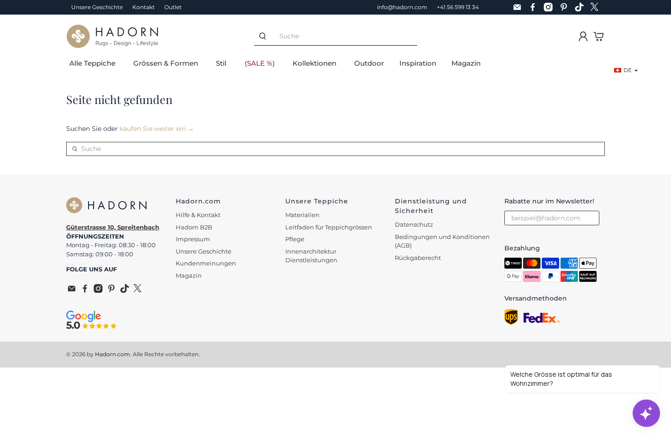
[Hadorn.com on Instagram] (550, 7)
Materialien (302, 214)
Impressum (193, 239)
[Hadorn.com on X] (597, 7)
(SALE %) (260, 63)
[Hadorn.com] (112, 36)
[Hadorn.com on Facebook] (535, 7)
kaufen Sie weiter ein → (157, 129)
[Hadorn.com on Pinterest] (566, 7)
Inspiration (417, 63)
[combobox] (344, 36)
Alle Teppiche (92, 63)
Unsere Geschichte (97, 7)
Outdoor (369, 63)
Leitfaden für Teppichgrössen (328, 227)
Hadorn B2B (194, 227)
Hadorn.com (112, 354)
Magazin (466, 63)
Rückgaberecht (418, 257)
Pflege (294, 239)
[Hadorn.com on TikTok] (581, 7)
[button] (626, 70)
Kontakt (143, 7)
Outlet (173, 7)
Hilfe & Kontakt (198, 214)
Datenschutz (414, 224)
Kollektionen (314, 63)
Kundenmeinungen (206, 263)
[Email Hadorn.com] (519, 7)
